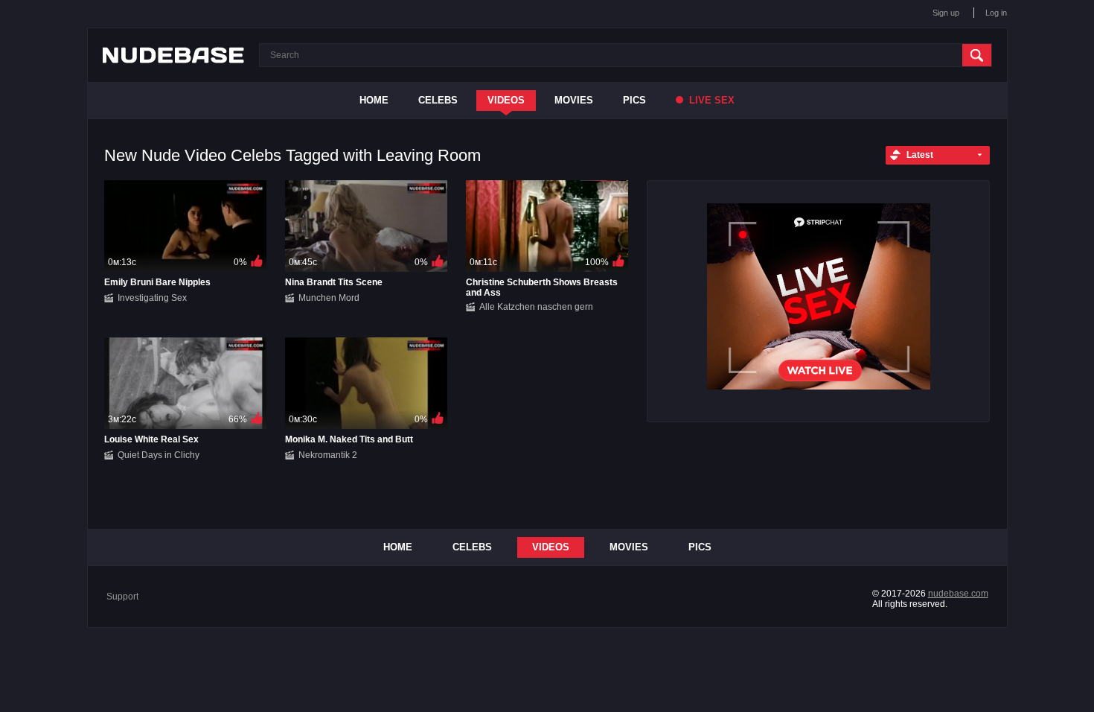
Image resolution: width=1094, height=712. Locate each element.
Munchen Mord (328, 298)
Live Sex (710, 100)
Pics (634, 100)
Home (373, 100)
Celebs (438, 100)
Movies (573, 100)
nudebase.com (958, 593)
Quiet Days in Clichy (158, 455)
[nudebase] (173, 55)
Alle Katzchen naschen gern (536, 307)
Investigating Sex (152, 298)
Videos (506, 100)
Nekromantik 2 (327, 455)
